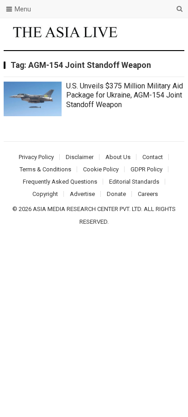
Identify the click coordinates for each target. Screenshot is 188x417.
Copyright (45, 193)
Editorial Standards (134, 181)
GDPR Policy (146, 169)
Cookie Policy (101, 169)
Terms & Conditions (45, 169)
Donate (116, 193)
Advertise (82, 193)
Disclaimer (80, 157)
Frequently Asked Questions (60, 181)
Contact (152, 157)
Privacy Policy (36, 157)
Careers (148, 193)
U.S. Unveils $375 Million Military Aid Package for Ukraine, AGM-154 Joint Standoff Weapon (124, 95)
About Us (118, 157)
